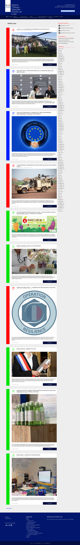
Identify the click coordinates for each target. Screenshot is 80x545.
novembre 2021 (61, 126)
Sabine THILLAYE (31, 520)
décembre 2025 (61, 56)
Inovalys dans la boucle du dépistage (29, 246)
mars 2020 (60, 159)
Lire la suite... (49, 64)
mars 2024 (60, 81)
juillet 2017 (60, 211)
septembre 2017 (61, 207)
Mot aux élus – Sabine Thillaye (26, 348)
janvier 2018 (60, 201)
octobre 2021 (61, 128)
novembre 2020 (61, 146)
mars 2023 (60, 100)
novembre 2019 (61, 165)
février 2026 (60, 55)
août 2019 (60, 170)
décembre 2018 (61, 183)
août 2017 (60, 209)
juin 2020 (60, 154)
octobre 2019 (61, 167)
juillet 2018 (60, 191)
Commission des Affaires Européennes (24, 17)
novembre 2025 (61, 58)
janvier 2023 (60, 103)
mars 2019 (60, 178)
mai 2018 (59, 194)
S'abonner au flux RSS (65, 25)
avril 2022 (60, 118)
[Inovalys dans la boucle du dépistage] (34, 261)
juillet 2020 (60, 152)
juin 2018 (60, 193)
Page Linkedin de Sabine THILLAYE (11, 525)
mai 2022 (59, 116)
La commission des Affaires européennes (35, 533)
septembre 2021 (61, 129)
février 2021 (60, 141)
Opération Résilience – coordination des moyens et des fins (36, 287)
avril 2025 (60, 66)
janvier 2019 (60, 181)
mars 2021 (60, 139)
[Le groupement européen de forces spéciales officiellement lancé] (34, 184)
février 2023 (60, 102)
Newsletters (56, 16)
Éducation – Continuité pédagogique (28, 455)
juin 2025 (60, 63)
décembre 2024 (61, 71)
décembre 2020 (61, 144)
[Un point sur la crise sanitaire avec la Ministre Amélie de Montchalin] (34, 86)
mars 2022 (60, 120)
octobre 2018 (61, 186)
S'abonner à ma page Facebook (67, 28)
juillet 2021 (60, 133)
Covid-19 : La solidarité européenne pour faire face (33, 29)
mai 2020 (59, 155)
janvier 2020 (60, 162)
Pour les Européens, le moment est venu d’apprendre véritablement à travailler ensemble (34, 113)
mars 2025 (60, 68)
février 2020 (60, 160)
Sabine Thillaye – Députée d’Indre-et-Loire (16, 9)
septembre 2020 (61, 149)
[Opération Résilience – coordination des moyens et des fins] (34, 312)
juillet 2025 (60, 61)
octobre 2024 (61, 74)
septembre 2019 (61, 168)
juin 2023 (60, 95)
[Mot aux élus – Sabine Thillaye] (34, 364)
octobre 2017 (61, 206)
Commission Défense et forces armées (42, 17)
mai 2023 (59, 97)
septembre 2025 (61, 60)
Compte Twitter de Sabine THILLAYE (6, 525)
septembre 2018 (61, 188)
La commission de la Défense (33, 531)
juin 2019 (60, 173)
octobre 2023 (61, 89)
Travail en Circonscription (33, 17)
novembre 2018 (61, 185)
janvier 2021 (60, 142)
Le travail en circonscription (32, 534)
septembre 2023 (61, 90)
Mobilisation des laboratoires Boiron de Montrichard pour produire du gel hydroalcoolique (36, 391)
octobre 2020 (61, 147)
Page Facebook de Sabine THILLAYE (8, 525)
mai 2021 (59, 136)
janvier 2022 (60, 123)
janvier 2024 (60, 84)
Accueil (7, 16)
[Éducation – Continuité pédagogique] (34, 477)
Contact (61, 16)
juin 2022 (60, 115)
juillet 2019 (60, 172)
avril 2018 (60, 196)
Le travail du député (50, 17)
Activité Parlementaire (16, 17)
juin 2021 (60, 134)
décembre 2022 (61, 105)
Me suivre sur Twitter (65, 30)
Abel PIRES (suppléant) (32, 522)
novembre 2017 (61, 204)
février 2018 (60, 199)
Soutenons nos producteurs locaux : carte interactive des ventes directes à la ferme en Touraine (36, 213)
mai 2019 (59, 175)
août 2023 (60, 92)
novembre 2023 (61, 87)
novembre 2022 (61, 107)
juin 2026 (60, 50)
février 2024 (60, 82)
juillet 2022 (60, 113)
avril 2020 (60, 157)
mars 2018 (60, 198)
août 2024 (60, 76)
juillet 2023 (60, 94)
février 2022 (60, 121)
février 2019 (60, 180)
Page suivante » (9, 508)
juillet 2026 (60, 48)
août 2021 (60, 131)
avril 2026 (60, 53)
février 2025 (60, 69)
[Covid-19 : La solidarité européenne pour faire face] (34, 44)
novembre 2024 (61, 73)
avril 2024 (60, 79)
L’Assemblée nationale (31, 530)
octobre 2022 (61, 108)
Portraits (10, 16)
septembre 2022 (61, 110)
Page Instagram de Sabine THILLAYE (9, 525)
